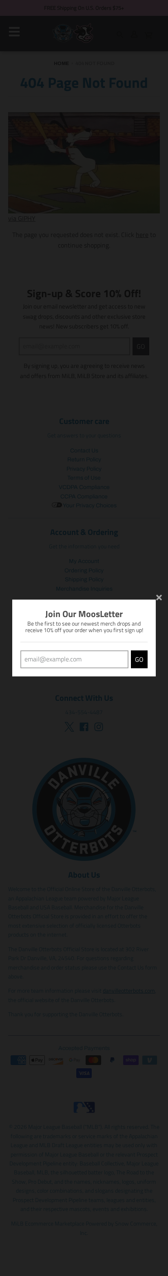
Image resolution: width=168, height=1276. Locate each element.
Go (139, 659)
